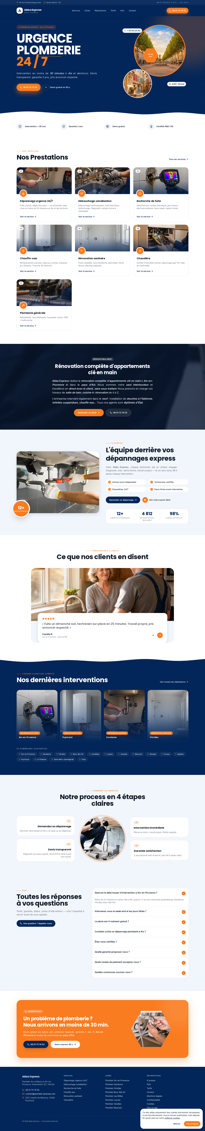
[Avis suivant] (160, 635)
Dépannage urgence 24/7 (75, 1080)
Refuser (176, 1124)
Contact (132, 10)
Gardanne (47, 754)
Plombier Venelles (113, 1104)
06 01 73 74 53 (30, 87)
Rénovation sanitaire (73, 1096)
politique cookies (172, 1118)
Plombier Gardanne (114, 1084)
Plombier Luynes (112, 1100)
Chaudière (68, 1100)
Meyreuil (138, 754)
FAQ (149, 1084)
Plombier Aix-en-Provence (117, 1080)
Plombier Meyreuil (113, 1107)
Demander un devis (87, 412)
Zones (87, 10)
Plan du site (152, 1107)
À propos (151, 1080)
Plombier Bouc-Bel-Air (115, 1092)
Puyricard (25, 759)
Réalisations (100, 10)
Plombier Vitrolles (113, 1088)
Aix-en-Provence (28, 754)
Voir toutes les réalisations (173, 682)
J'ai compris (192, 1124)
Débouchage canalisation (75, 1084)
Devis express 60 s (64, 1044)
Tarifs (113, 10)
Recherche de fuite (72, 1088)
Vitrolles (62, 754)
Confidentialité (153, 1100)
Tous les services (177, 159)
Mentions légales (154, 1096)
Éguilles (181, 754)
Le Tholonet (41, 759)
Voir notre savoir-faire (159, 500)
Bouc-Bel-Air (78, 754)
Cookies (150, 1104)
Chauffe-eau (69, 1092)
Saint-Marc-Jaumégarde (64, 759)
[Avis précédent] (153, 635)
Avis (122, 10)
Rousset (153, 754)
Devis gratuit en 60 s (60, 87)
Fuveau (167, 754)
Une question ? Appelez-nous (37, 923)
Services (76, 10)
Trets (84, 759)
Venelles (123, 754)
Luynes (110, 754)
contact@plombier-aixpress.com (40, 1094)
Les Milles (95, 754)
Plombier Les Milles (114, 1096)
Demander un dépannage (121, 500)
